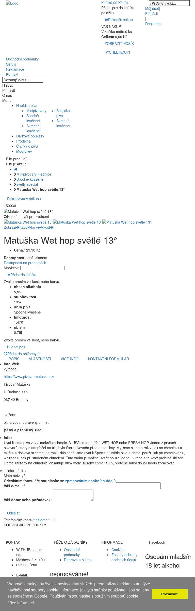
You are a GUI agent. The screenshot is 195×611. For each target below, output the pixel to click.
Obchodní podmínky (72, 552)
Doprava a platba (78, 559)
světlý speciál (27, 184)
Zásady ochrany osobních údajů (124, 557)
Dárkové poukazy (30, 135)
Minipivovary (36, 110)
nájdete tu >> (46, 519)
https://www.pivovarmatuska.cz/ (29, 376)
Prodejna (23, 141)
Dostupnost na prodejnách (25, 262)
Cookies (117, 549)
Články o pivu (27, 146)
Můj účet (152, 8)
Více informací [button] (21, 603)
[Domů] (15, 168)
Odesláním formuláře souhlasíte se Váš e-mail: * (60, 483)
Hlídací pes (16, 346)
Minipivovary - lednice (34, 174)
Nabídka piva (26, 105)
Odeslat (13, 512)
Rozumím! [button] (169, 594)
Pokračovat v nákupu (24, 198)
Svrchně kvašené (33, 128)
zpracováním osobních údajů (90, 480)
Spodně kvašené (33, 118)
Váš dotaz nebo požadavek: (28, 499)
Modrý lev (24, 151)
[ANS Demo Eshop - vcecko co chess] (12, 2)
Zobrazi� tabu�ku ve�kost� (29, 227)
